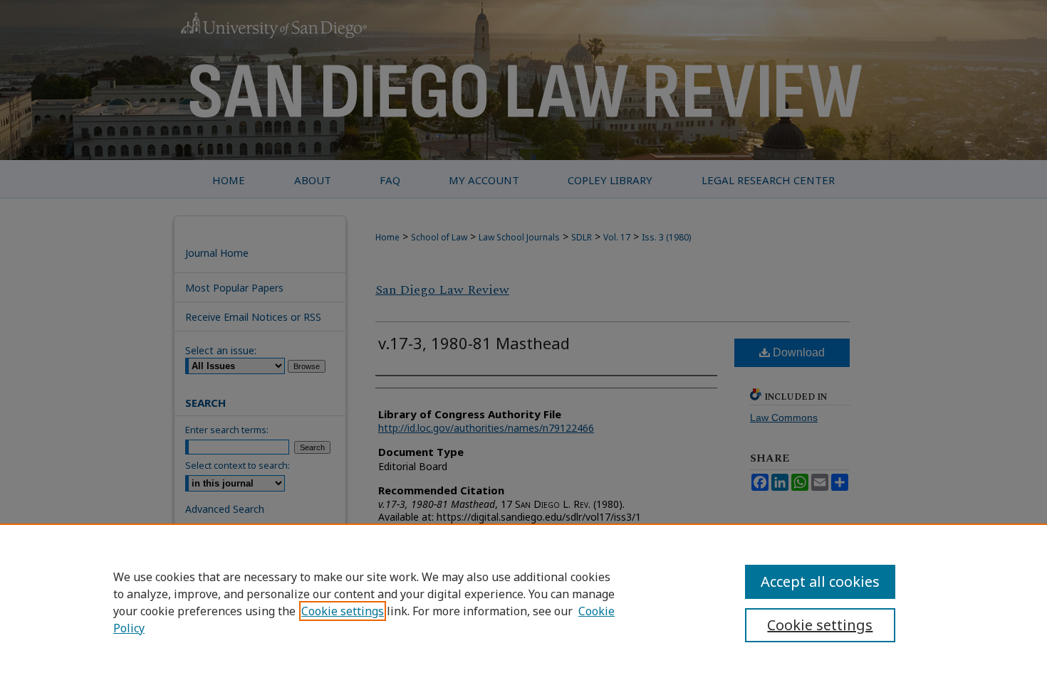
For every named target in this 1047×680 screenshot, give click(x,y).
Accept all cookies (820, 581)
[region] (523, 602)
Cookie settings (342, 611)
